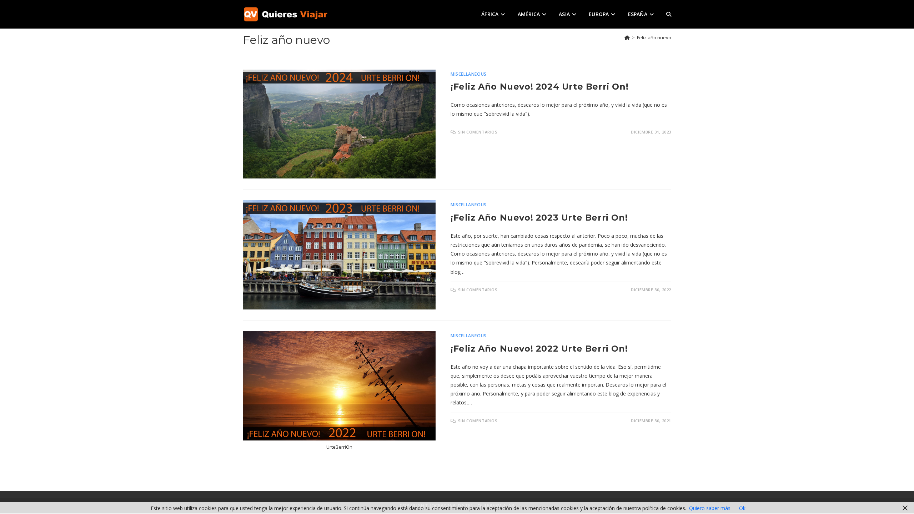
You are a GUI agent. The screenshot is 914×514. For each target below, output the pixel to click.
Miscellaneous (469, 74)
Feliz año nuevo (654, 37)
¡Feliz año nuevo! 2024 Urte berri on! (539, 86)
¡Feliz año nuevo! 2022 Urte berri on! (539, 348)
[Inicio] (627, 37)
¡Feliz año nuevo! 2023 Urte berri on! (539, 217)
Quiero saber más (709, 508)
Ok (742, 508)
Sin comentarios (478, 132)
